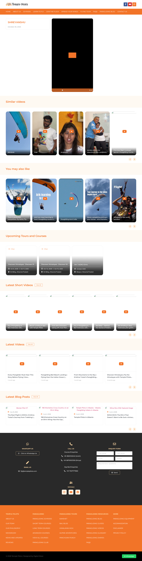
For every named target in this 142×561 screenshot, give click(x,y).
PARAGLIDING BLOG (107, 11)
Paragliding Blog (94, 519)
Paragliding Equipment (123, 519)
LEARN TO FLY (38, 11)
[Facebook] (77, 492)
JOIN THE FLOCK (52, 11)
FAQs (95, 11)
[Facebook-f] (126, 4)
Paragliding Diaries (95, 538)
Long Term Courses (41, 528)
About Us (17, 11)
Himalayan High (66, 528)
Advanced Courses (41, 533)
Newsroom (11, 533)
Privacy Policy (119, 533)
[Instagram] (134, 4)
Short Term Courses (42, 523)
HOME (8, 11)
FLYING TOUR (85, 11)
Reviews (9, 542)
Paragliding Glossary (96, 533)
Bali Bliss (64, 523)
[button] (134, 159)
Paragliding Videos (95, 528)
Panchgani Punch (67, 538)
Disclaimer (118, 528)
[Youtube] (130, 4)
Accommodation (120, 523)
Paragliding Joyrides (42, 519)
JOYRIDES (27, 11)
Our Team (10, 523)
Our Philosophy (13, 528)
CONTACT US (122, 11)
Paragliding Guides (95, 523)
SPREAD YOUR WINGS (69, 11)
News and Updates (14, 538)
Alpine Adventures (68, 533)
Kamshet (63, 519)
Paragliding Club (40, 542)
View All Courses (40, 538)
